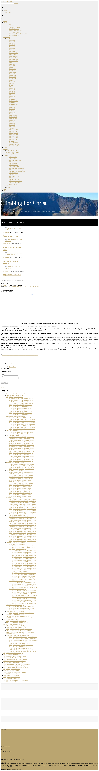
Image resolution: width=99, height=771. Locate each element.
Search (16, 3)
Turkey (10, 286)
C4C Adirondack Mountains (16, 168)
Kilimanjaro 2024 (13, 136)
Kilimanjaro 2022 (13, 133)
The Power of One (14, 32)
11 (10, 403)
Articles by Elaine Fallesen (13, 152)
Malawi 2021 (12, 70)
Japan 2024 (12, 64)
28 (12, 558)
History (5, 22)
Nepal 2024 (12, 112)
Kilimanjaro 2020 (13, 130)
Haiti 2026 (12, 50)
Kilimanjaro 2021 (13, 131)
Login (5, 10)
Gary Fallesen (6, 232)
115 (7, 470)
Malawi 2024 (12, 75)
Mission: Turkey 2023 (30, 286)
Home (5, 21)
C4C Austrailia (13, 157)
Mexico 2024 (12, 82)
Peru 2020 (12, 88)
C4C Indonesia (13, 162)
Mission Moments (10, 254)
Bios (37, 286)
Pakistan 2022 (13, 115)
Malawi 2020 (12, 69)
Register (8, 12)
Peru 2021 (12, 90)
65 (10, 398)
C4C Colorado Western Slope (17, 171)
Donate (8, 187)
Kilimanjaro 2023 (13, 134)
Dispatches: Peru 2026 (12, 274)
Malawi (11, 67)
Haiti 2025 (12, 48)
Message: (3, 381)
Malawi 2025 (12, 77)
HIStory (4, 734)
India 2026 (12, 126)
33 (10, 446)
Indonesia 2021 (13, 54)
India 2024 (12, 123)
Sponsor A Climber (14, 144)
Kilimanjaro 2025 (13, 138)
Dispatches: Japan (10, 236)
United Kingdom (13, 142)
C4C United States (14, 166)
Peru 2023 (12, 93)
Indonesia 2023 (13, 58)
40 (10, 474)
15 (7, 605)
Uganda (11, 141)
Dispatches (8, 241)
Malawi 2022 (12, 72)
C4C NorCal (12, 178)
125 (4, 680)
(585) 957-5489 (5, 754)
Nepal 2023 (12, 110)
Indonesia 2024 (13, 59)
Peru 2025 (12, 96)
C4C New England (14, 176)
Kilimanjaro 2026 (13, 139)
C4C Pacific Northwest (15, 182)
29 (12, 573)
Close (2, 382)
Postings (5, 149)
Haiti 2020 (12, 40)
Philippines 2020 (13, 102)
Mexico (11, 80)
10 (10, 438)
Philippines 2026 (13, 104)
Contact (5, 186)
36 (10, 445)
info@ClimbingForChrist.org (8, 757)
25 (10, 402)
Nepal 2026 (12, 125)
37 (7, 618)
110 (4, 669)
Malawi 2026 (12, 78)
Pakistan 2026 (13, 118)
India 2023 (12, 122)
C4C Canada (12, 158)
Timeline (11, 26)
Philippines (12, 99)
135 (7, 616)
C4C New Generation (15, 160)
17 (10, 475)
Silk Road (11, 106)
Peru (10, 86)
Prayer (5, 147)
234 (4, 653)
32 (10, 517)
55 (4, 654)
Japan (10, 62)
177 (7, 397)
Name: (2, 374)
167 (7, 435)
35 (4, 624)
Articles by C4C (10, 154)
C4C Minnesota (13, 174)
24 (12, 555)
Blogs (3, 739)
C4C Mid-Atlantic (13, 173)
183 (10, 549)
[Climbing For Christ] (6, 1)
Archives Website (14, 35)
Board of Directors (14, 29)
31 (10, 466)
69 (10, 400)
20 (4, 674)
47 (7, 542)
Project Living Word (14, 146)
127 (7, 515)
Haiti (10, 38)
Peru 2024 (12, 94)
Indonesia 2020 (13, 53)
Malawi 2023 (12, 74)
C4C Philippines (13, 165)
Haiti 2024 (12, 46)
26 (7, 416)
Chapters (5, 155)
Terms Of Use (26, 769)
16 (10, 440)
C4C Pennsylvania (14, 179)
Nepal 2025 (12, 114)
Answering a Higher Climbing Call (18, 34)
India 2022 (12, 120)
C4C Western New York (15, 181)
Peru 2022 (12, 91)
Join (4, 189)
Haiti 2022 (12, 43)
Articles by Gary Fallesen (12, 150)
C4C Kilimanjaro (13, 163)
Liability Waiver (13, 184)
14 (10, 501)
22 (10, 478)
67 (7, 498)
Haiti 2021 (12, 42)
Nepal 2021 (12, 107)
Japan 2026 (12, 66)
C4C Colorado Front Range (16, 170)
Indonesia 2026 (13, 61)
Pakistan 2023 (13, 117)
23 (10, 448)
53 (7, 462)
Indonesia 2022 (13, 56)
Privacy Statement (35, 769)
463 (4, 656)
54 (12, 552)
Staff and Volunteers (14, 27)
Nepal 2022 (12, 109)
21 (10, 477)
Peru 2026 (12, 98)
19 (10, 528)
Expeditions (6, 37)
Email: (2, 376)
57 (10, 571)
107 (4, 394)
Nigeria (11, 85)
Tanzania (11, 128)
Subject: (3, 378)
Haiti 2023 (12, 45)
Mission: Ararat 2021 (17, 286)
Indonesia (12, 51)
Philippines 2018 (13, 101)
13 (10, 437)
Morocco (11, 83)
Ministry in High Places (15, 30)
